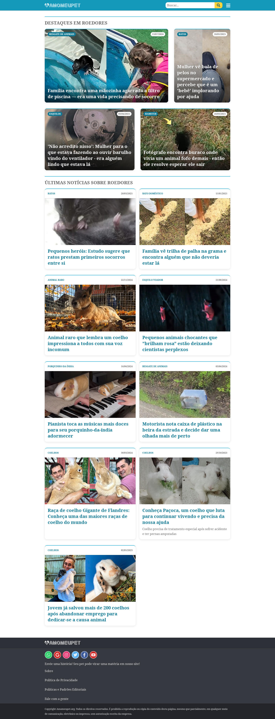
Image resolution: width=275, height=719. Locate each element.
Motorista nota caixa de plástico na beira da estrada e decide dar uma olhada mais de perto (182, 430)
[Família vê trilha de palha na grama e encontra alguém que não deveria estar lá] (184, 221)
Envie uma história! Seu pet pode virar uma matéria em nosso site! (92, 664)
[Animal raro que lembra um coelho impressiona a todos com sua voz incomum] (90, 308)
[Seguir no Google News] (57, 655)
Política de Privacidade (61, 680)
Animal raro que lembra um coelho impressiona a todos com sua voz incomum (88, 343)
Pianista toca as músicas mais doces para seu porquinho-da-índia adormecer (88, 430)
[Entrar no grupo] (48, 655)
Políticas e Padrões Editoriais (65, 689)
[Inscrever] (93, 655)
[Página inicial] (91, 5)
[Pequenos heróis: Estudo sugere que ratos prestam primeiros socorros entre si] (90, 221)
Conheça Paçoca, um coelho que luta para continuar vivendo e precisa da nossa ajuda (183, 516)
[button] (228, 5)
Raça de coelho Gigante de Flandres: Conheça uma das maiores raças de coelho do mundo (88, 516)
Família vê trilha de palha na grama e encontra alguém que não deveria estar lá (184, 257)
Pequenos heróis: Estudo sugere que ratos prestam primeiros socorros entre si (89, 257)
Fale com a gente (56, 699)
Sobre (49, 671)
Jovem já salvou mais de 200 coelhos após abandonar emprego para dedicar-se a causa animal (88, 614)
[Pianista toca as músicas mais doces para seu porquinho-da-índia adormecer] (90, 394)
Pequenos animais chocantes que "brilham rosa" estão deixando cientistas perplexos (179, 343)
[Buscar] (218, 5)
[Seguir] (66, 655)
